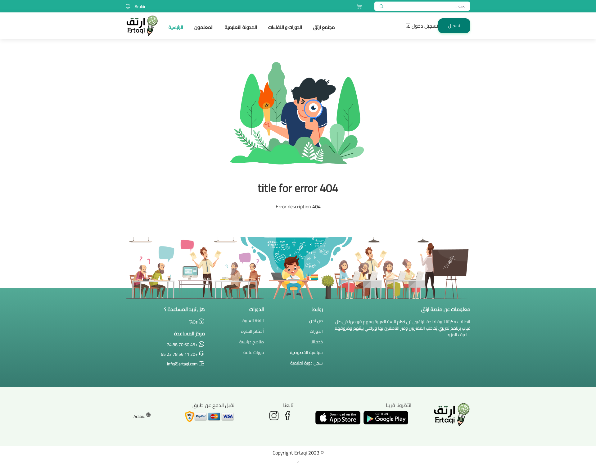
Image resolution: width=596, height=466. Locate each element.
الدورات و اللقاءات (285, 27)
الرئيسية (176, 27)
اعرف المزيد (457, 335)
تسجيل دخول (424, 26)
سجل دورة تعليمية (306, 363)
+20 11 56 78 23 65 (180, 354)
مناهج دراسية (251, 342)
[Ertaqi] (381, 6)
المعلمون (204, 27)
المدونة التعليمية (241, 27)
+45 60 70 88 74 (183, 344)
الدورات (316, 331)
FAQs (193, 321)
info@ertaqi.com (182, 363)
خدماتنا (316, 342)
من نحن (316, 321)
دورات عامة (253, 352)
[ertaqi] (142, 26)
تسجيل (454, 26)
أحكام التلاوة (252, 331)
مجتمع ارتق (324, 27)
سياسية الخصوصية (306, 352)
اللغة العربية (253, 321)
